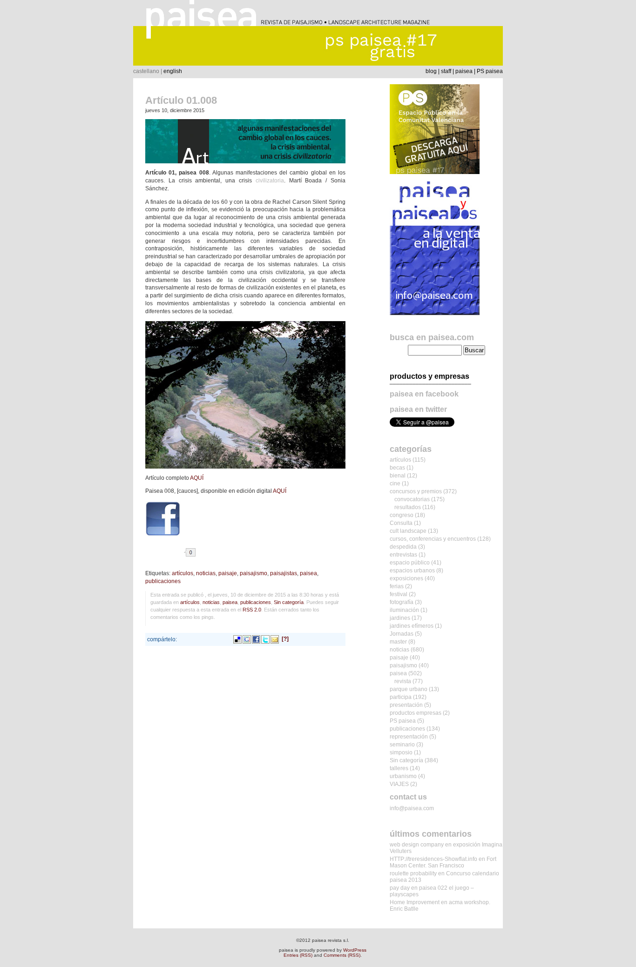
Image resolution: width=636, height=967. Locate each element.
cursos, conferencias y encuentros (433, 539)
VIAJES (399, 784)
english (172, 71)
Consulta (401, 523)
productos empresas (415, 713)
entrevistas (403, 554)
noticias (206, 573)
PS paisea (490, 71)
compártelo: (162, 639)
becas (397, 467)
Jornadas (401, 634)
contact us (408, 797)
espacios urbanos (412, 570)
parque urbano (408, 689)
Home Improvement (415, 902)
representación (409, 736)
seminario (402, 744)
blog (431, 71)
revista (402, 681)
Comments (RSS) (342, 955)
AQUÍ (196, 478)
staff (446, 71)
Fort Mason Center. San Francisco (443, 862)
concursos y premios (416, 491)
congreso (401, 515)
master (398, 641)
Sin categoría (289, 602)
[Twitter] (265, 639)
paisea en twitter (418, 409)
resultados (407, 507)
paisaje (227, 573)
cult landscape (408, 531)
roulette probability (413, 873)
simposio (401, 752)
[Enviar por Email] (274, 639)
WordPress (354, 950)
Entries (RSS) (298, 955)
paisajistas (283, 573)
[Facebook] (256, 639)
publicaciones (163, 581)
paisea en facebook (424, 394)
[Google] (246, 639)
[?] (285, 639)
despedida (403, 547)
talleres (399, 768)
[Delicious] (237, 639)
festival (398, 594)
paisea (464, 71)
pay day (400, 888)
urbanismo (403, 776)
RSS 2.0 (252, 609)
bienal (398, 475)
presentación (406, 705)
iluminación (404, 610)
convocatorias (412, 499)
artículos (182, 573)
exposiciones (406, 578)
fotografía (401, 602)
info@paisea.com (412, 808)
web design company (417, 844)
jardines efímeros (411, 626)
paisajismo (253, 573)
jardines (400, 618)
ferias (397, 586)
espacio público (410, 562)
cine (395, 483)
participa (401, 697)
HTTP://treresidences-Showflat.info (433, 859)
